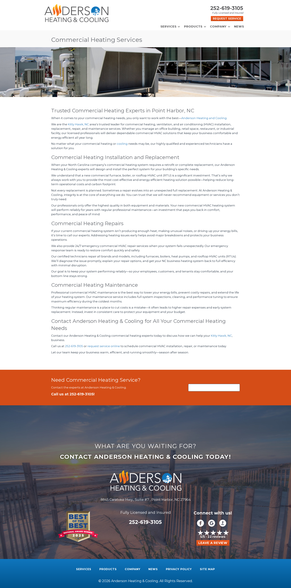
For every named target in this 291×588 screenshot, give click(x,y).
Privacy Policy (179, 569)
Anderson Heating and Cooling (204, 118)
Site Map (207, 569)
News (239, 26)
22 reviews (216, 537)
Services (168, 26)
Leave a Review (212, 543)
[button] (178, 26)
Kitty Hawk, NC (78, 124)
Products (193, 26)
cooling (122, 143)
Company (218, 26)
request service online (103, 346)
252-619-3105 (226, 8)
